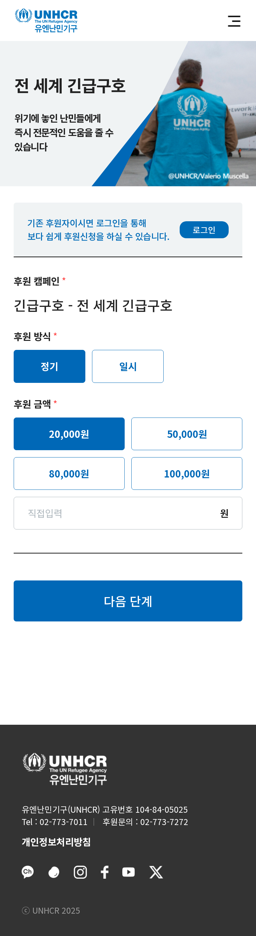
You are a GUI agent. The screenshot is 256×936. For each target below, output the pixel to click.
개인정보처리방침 (56, 841)
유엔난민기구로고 (46, 20)
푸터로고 (65, 769)
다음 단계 (128, 601)
